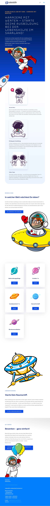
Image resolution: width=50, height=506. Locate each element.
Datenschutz (7, 481)
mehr (14, 282)
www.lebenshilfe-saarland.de (15, 501)
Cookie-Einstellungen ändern (11, 484)
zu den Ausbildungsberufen (14, 411)
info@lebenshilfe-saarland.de (14, 500)
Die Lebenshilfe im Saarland (14, 211)
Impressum (7, 479)
